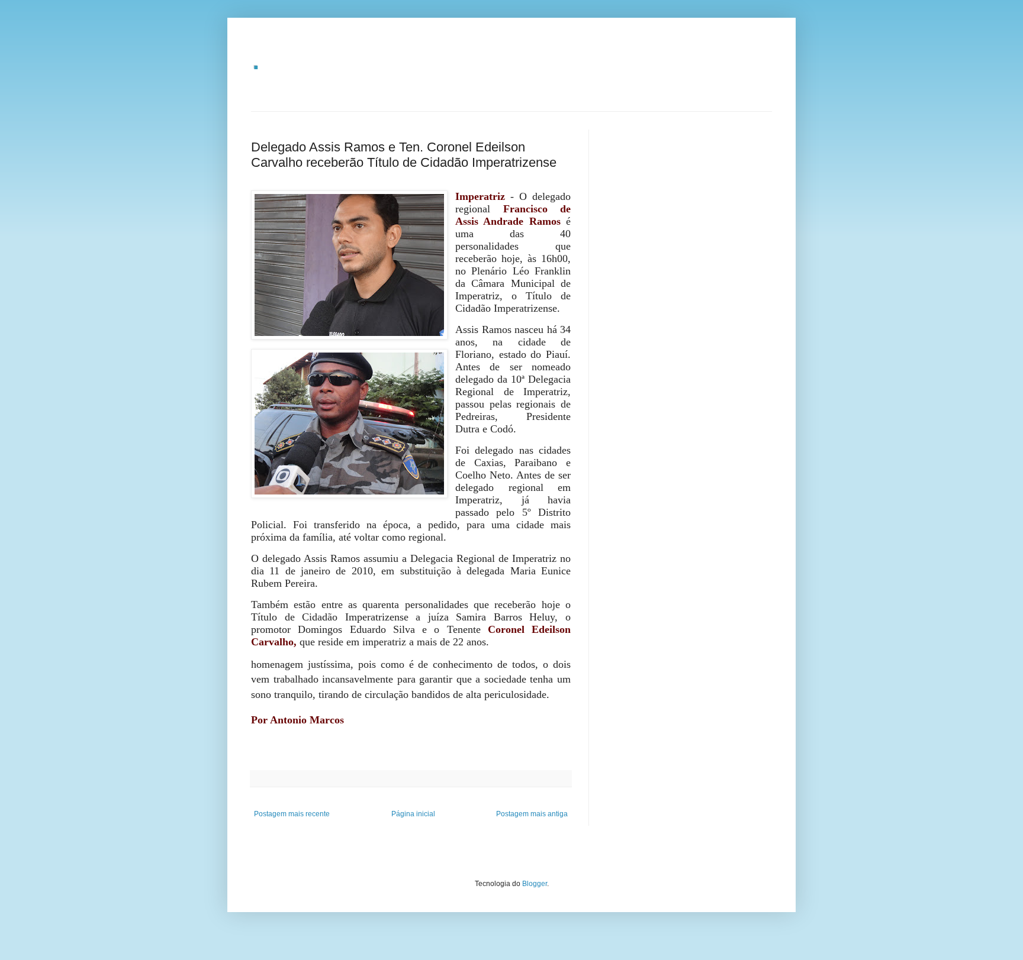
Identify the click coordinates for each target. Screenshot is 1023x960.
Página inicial (413, 814)
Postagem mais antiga (532, 814)
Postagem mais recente (292, 814)
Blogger (534, 884)
